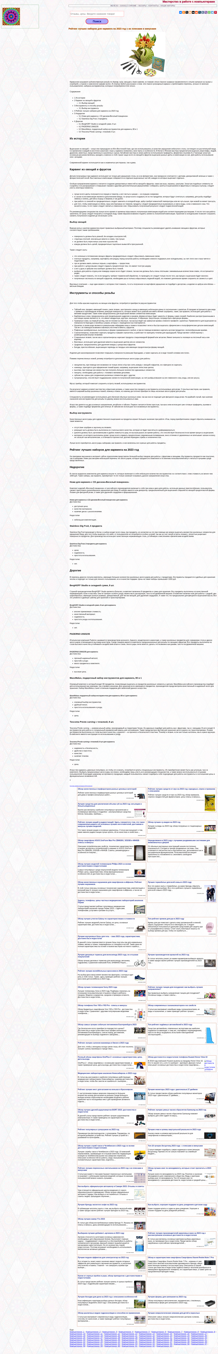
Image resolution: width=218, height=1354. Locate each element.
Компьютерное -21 (129, 1336)
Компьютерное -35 (95, 1340)
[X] (187, 12)
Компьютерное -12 (112, 1334)
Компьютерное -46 (147, 1342)
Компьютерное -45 (129, 1342)
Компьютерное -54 (147, 1344)
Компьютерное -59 (95, 1346)
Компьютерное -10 (77, 1334)
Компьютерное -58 (77, 1346)
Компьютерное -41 (199, 1340)
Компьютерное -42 (77, 1342)
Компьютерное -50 (77, 1344)
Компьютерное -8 (191, 1332)
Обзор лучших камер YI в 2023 (91, 1219)
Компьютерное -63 (164, 1346)
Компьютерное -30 (147, 1338)
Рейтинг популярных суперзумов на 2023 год (98, 1129)
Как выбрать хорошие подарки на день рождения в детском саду (177, 1205)
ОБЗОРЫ (142, 6)
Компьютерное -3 (109, 1332)
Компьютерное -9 (208, 1332)
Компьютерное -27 (95, 1338)
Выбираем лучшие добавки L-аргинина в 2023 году (101, 1233)
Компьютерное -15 (164, 1334)
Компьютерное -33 (199, 1338)
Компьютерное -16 (181, 1334)
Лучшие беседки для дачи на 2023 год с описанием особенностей (107, 1297)
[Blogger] (190, 12)
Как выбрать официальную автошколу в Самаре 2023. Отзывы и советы (111, 1186)
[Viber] (206, 12)
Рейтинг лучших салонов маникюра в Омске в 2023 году (103, 1043)
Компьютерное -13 (129, 1334)
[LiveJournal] (199, 12)
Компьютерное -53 (129, 1344)
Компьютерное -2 (93, 1332)
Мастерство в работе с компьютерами (190, 1)
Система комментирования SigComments (81, 785)
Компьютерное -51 (95, 1344)
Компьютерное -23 (164, 1336)
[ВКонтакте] (180, 12)
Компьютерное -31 (164, 1338)
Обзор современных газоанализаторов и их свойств (172, 1005)
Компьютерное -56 (182, 1344)
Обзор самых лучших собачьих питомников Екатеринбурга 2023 (107, 1025)
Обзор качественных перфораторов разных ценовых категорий (107, 789)
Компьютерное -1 (77, 1332)
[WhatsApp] (209, 12)
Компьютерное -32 (182, 1338)
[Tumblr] (202, 12)
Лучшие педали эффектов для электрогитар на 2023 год (103, 1257)
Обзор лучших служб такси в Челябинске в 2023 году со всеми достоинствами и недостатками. (106, 1147)
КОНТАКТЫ (153, 6)
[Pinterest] (215, 12)
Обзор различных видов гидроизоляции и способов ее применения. (109, 1313)
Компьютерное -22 (147, 1336)
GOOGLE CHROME (128, 6)
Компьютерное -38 (147, 1340)
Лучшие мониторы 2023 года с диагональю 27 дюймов (173, 1089)
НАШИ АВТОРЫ (168, 6)
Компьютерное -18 (77, 1336)
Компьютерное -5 (142, 1332)
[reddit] (196, 12)
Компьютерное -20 (112, 1336)
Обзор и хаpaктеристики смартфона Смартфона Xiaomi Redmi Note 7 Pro (181, 1257)
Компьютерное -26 (77, 1338)
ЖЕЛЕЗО (114, 6)
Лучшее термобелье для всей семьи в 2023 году (170, 882)
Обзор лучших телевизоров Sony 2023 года (97, 987)
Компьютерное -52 (112, 1344)
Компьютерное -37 (129, 1340)
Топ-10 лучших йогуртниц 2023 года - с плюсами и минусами (175, 1146)
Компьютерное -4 (126, 1332)
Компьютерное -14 (147, 1334)
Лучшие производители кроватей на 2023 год (168, 955)
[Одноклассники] (183, 12)
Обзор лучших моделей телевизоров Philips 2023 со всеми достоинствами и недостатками (104, 865)
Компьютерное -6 (158, 1332)
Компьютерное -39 (164, 1340)
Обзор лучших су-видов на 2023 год (164, 822)
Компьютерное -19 (95, 1336)
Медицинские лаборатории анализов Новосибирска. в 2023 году (107, 1073)
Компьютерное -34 (77, 1340)
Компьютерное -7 (175, 1332)
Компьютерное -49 (199, 1342)
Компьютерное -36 (112, 1340)
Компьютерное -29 (129, 1338)
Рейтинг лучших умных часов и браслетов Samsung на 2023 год (177, 1110)
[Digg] (193, 12)
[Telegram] (212, 12)
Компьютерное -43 (95, 1342)
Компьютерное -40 (182, 1340)
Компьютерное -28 (112, 1338)
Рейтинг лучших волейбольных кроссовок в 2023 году (102, 971)
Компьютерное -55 (164, 1344)
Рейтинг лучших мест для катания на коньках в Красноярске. (105, 1089)
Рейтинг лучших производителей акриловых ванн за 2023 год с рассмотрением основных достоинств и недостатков (177, 1234)
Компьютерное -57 (199, 1344)
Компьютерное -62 (147, 1346)
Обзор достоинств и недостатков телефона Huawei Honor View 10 (177, 1057)
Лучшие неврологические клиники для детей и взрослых (174, 1313)
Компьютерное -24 (182, 1336)
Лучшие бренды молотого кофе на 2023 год (97, 1205)
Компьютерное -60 (112, 1346)
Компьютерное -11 (95, 1334)
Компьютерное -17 (199, 1334)
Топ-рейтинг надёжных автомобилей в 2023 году (170, 1025)
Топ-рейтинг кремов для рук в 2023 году (166, 919)
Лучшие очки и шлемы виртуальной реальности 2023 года (174, 1129)
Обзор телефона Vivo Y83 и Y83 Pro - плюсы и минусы (102, 1005)
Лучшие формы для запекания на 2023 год (167, 1297)
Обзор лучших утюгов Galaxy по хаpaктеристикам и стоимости (106, 919)
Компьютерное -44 (112, 1342)
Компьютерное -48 (182, 1342)
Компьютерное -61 (129, 1346)
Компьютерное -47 (164, 1342)
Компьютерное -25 (199, 1336)
